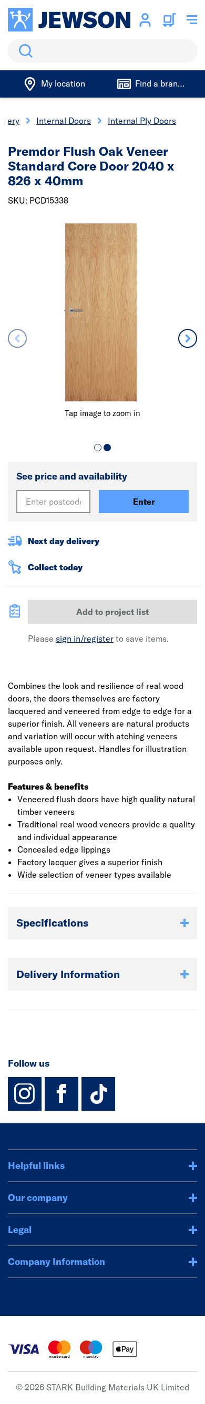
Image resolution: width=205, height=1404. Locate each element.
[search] (102, 50)
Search (23, 50)
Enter (144, 501)
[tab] (97, 447)
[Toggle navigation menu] (192, 20)
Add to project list (112, 612)
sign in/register (85, 638)
